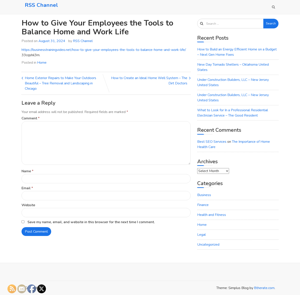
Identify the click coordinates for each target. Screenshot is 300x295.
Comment (31, 118)
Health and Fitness (211, 214)
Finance (203, 204)
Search (271, 23)
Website (28, 205)
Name (27, 171)
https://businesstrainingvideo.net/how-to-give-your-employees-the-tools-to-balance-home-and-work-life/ (104, 49)
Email (27, 188)
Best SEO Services (211, 141)
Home (42, 62)
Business (204, 195)
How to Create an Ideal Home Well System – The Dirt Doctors (149, 81)
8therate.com (264, 288)
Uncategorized (208, 244)
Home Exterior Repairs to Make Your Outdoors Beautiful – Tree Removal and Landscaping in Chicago (60, 83)
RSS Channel (41, 5)
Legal (201, 234)
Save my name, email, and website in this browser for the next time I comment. (91, 222)
